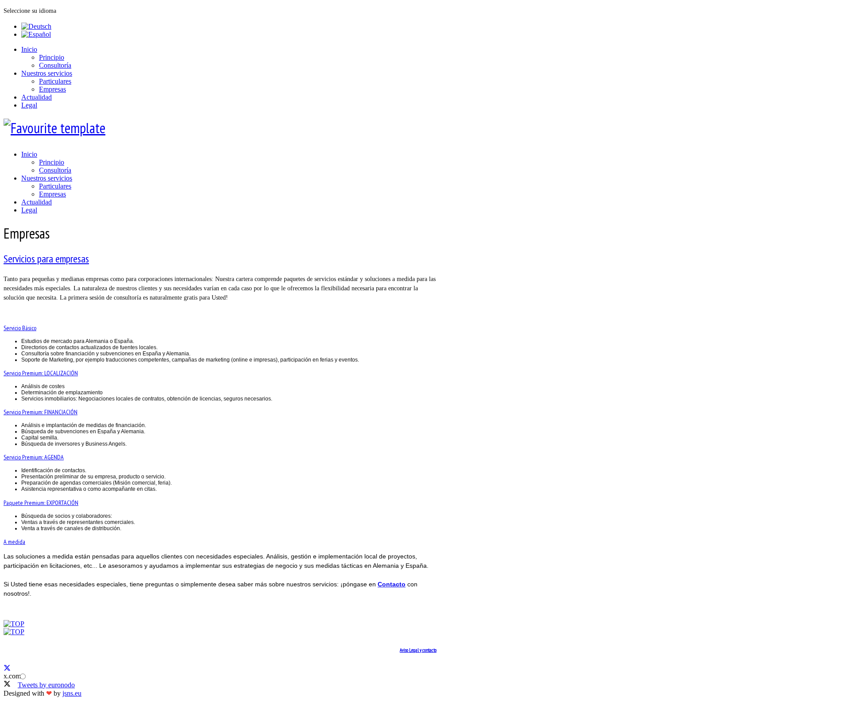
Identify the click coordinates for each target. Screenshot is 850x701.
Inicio (29, 49)
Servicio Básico (20, 328)
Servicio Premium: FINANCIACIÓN (40, 412)
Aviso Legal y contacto (418, 650)
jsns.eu (71, 693)
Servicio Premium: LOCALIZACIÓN (41, 373)
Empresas (52, 89)
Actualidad (36, 97)
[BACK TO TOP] (14, 624)
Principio (51, 57)
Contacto (392, 584)
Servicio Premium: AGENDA (34, 457)
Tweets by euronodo (46, 685)
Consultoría (55, 65)
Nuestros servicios (46, 73)
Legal (29, 105)
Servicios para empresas (46, 259)
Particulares (55, 81)
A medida (14, 542)
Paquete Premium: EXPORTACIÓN (41, 503)
